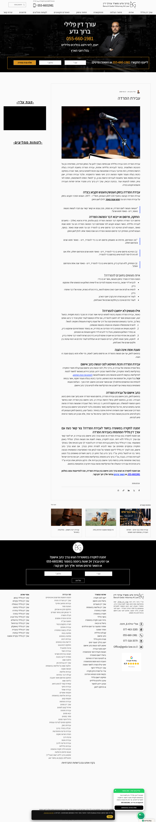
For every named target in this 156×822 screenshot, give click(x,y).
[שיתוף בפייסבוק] (139, 490)
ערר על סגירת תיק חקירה (96, 671)
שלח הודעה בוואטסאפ (128, 808)
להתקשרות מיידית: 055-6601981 (132, 802)
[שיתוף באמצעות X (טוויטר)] (134, 490)
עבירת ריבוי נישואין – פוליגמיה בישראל (68, 530)
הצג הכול (53, 505)
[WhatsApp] (141, 816)
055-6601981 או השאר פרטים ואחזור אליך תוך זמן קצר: (74, 563)
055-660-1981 (121, 62)
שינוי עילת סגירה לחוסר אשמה (94, 664)
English (43, 1)
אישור (110, 816)
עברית (34, 1)
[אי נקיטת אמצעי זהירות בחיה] (101, 517)
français (52, 1)
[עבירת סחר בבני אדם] (135, 517)
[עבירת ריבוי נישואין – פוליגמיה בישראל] (66, 517)
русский (47, 1)
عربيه (38, 1)
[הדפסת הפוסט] (118, 490)
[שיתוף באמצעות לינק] (123, 490)
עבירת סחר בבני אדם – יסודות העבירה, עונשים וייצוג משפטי (137, 530)
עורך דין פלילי (123, 602)
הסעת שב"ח (66, 621)
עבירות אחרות (136, 483)
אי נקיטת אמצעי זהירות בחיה (103, 529)
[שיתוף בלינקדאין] (129, 490)
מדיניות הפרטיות (48, 813)
